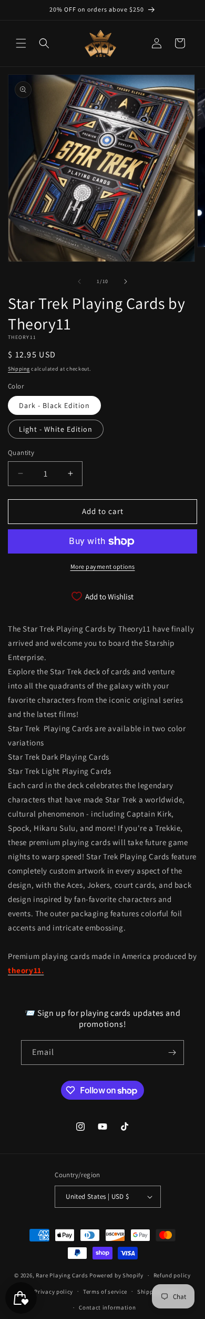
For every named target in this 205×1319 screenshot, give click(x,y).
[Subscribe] (171, 1052)
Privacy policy (53, 1291)
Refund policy (172, 1275)
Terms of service (105, 1291)
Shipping (19, 368)
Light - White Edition (56, 429)
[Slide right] (125, 281)
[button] (21, 43)
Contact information (107, 1307)
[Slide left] (79, 281)
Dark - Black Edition (54, 405)
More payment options (102, 566)
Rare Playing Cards (62, 1275)
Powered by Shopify (116, 1275)
